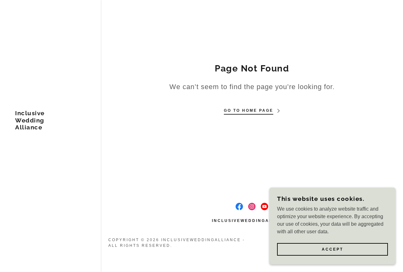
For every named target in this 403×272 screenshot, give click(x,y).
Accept (332, 249)
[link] (30, 127)
